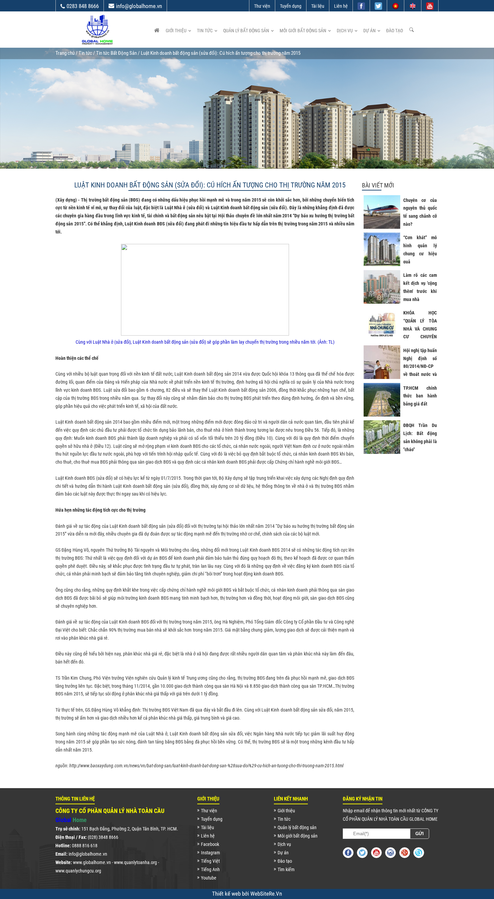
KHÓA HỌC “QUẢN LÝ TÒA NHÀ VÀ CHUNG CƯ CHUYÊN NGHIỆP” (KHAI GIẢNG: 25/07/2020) (420, 336)
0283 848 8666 (83, 6)
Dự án (369, 30)
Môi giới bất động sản (303, 30)
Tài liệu (317, 6)
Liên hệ (341, 6)
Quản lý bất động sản (246, 30)
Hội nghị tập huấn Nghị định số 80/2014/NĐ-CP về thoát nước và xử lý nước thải (420, 366)
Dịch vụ (345, 30)
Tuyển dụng (290, 6)
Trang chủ (65, 53)
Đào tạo (394, 30)
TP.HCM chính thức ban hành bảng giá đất (420, 396)
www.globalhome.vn (92, 862)
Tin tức (205, 30)
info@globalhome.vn (139, 6)
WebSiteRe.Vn (266, 893)
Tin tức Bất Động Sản (116, 53)
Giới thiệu (176, 30)
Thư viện (262, 6)
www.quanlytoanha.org (135, 862)
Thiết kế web (227, 893)
